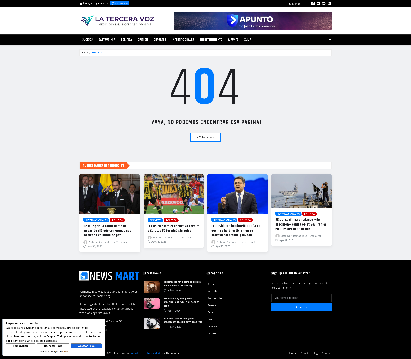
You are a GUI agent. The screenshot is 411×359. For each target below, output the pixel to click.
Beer (210, 312)
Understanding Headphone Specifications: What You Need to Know (181, 302)
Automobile (214, 298)
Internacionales (183, 39)
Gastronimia (107, 39)
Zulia (247, 39)
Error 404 (97, 52)
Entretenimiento (211, 39)
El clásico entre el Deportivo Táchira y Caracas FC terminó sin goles (174, 228)
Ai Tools (212, 291)
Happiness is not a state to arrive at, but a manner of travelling (183, 284)
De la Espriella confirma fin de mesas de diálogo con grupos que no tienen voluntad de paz (107, 230)
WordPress (137, 353)
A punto (233, 39)
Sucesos (87, 39)
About (304, 353)
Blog (315, 353)
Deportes (160, 39)
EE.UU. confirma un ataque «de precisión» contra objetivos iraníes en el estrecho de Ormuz (301, 224)
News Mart (153, 353)
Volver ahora (206, 137)
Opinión (143, 39)
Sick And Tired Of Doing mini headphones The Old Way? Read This (183, 320)
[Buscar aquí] (330, 39)
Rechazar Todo (53, 346)
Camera (212, 326)
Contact (326, 353)
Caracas (212, 333)
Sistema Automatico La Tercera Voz (109, 242)
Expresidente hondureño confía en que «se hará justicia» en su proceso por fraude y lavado (236, 230)
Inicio (85, 52)
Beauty (211, 305)
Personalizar (20, 346)
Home (293, 353)
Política (126, 39)
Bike (210, 319)
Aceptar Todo (86, 346)
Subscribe (301, 307)
